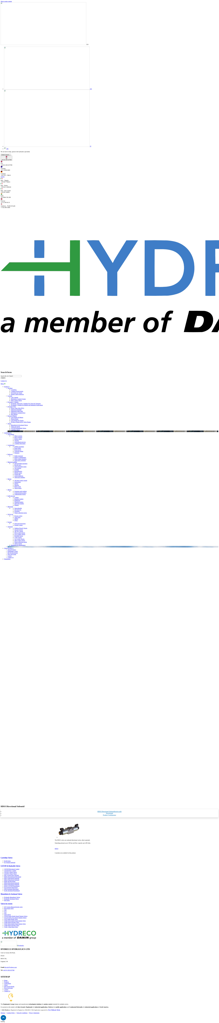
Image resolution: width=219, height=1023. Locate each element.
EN (91, 89)
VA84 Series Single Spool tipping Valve (15, 921)
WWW (3, 177)
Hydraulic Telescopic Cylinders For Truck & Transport (26, 403)
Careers (10, 556)
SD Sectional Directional (11, 887)
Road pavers (17, 449)
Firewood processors (20, 523)
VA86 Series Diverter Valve (11, 922)
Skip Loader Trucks (19, 533)
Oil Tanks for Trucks (16, 393)
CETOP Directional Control (11, 869)
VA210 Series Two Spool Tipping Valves (15, 917)
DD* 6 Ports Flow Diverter (11, 875)
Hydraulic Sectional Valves (11, 899)
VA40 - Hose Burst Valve (11, 927)
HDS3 (56, 848)
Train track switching (20, 460)
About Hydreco (8, 548)
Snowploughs (18, 508)
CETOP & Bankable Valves (18, 428)
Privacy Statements (34, 1013)
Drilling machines (19, 446)
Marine (9, 479)
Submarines (17, 482)
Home (5, 980)
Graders (16, 497)
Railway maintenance (20, 457)
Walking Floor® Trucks (20, 528)
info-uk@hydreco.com (10, 967)
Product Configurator (109, 815)
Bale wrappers (18, 437)
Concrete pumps (18, 451)
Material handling (12, 462)
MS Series (7, 900)
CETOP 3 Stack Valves (10, 872)
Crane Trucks (18, 537)
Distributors (7, 559)
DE (7, 149)
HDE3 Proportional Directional (12, 877)
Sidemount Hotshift (16, 409)
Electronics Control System (18, 399)
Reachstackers (18, 471)
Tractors (16, 440)
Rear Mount (14, 414)
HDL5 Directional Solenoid (11, 880)
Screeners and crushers (20, 491)
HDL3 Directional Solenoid (11, 878)
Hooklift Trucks (18, 536)
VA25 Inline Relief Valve (11, 919)
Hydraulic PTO (12, 406)
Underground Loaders (20, 493)
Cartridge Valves (15, 429)
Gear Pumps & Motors (17, 417)
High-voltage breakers (20, 459)
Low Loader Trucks (19, 534)
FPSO (16, 520)
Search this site (5, 376)
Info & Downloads (13, 553)
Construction (11, 445)
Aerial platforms (18, 476)
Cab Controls (14, 397)
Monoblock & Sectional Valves (19, 425)
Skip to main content (6, 1)
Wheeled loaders (18, 502)
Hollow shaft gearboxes (17, 394)
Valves (9, 423)
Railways (10, 454)
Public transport (18, 456)
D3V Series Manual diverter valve (13, 907)
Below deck (17, 486)
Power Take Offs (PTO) (17, 408)
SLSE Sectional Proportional (12, 890)
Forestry (10, 522)
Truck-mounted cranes (20, 466)
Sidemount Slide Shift (17, 411)
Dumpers (16, 453)
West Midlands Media (54, 1010)
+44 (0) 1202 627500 (8, 970)
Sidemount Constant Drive (18, 413)
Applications (7, 433)
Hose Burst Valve (9, 908)
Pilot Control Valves (16, 400)
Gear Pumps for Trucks (17, 420)
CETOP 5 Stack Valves (10, 873)
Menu (2, 383)
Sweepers (17, 511)
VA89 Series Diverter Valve (11, 925)
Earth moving (11, 496)
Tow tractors (17, 468)
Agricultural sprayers (20, 442)
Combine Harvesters (19, 443)
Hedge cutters (18, 439)
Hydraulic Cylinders (13, 402)
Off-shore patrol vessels (20, 480)
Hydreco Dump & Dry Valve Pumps (21, 422)
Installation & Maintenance (18, 545)
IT (90, 146)
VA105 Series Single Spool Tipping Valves (15, 916)
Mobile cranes (18, 473)
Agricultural (11, 434)
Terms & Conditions (22, 1013)
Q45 (5, 910)
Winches (16, 485)
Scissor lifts (17, 474)
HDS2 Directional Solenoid (11, 883)
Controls (10, 396)
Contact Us (4, 381)
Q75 (5, 911)
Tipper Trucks (18, 543)
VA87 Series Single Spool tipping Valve (15, 924)
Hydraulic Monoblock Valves (12, 897)
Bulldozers (17, 500)
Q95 (5, 913)
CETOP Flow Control (10, 870)
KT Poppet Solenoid (9, 862)
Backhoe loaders (18, 499)
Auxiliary (10, 388)
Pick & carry (17, 465)
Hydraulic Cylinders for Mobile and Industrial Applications (27, 405)
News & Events (12, 554)
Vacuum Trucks (18, 529)
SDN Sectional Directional (11, 889)
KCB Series (7, 861)
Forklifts (16, 469)
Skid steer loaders (19, 503)
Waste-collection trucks (20, 513)
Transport (10, 526)
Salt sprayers (17, 509)
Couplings (14, 389)
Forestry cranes (18, 525)
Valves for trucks (15, 426)
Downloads (109, 813)
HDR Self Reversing (9, 881)
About (6, 985)
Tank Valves (7, 914)
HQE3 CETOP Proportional (11, 886)
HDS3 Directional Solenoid (109, 811)
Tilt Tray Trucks (18, 531)
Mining (9, 489)
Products (6, 386)
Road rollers (17, 448)
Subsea (16, 483)
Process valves (18, 516)
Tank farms (17, 517)
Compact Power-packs (17, 391)
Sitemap (3, 1013)
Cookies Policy (11, 1013)
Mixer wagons (18, 436)
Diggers (16, 505)
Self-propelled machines (20, 463)
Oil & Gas (10, 514)
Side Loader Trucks (19, 540)
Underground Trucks (20, 494)
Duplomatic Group (13, 551)
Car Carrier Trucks (19, 539)
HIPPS (16, 519)
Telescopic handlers (19, 477)
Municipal (10, 506)
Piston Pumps (14, 419)
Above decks (17, 488)
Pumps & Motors (12, 416)
